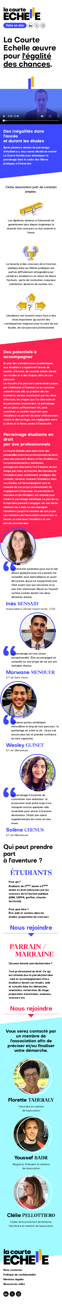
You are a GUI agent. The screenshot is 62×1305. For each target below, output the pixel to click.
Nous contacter (12, 1270)
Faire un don (15, 25)
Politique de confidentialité (19, 1275)
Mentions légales (13, 1279)
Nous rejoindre (31, 928)
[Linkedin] (30, 25)
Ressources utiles (14, 1284)
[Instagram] (42, 25)
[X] (36, 25)
